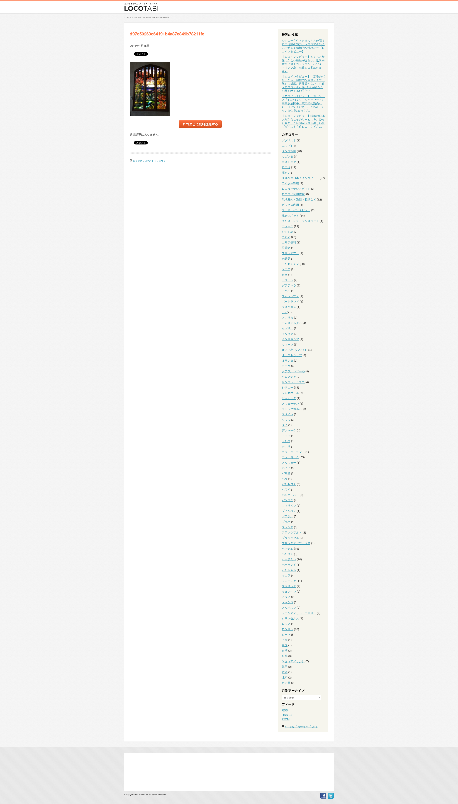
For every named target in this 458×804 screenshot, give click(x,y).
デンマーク (289, 430)
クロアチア (289, 377)
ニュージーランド (293, 452)
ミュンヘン (289, 591)
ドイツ (286, 436)
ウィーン (287, 344)
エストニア (289, 162)
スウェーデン (290, 403)
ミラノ (286, 597)
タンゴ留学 (289, 151)
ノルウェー (289, 462)
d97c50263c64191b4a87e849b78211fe (152, 17)
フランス (287, 527)
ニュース (287, 226)
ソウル (286, 419)
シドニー (287, 387)
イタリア (287, 334)
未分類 (286, 258)
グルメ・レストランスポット (300, 221)
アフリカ (287, 317)
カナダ (286, 366)
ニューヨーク (290, 457)
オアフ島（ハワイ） (295, 350)
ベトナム (287, 548)
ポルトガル (289, 570)
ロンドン (287, 629)
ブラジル (287, 516)
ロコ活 (286, 167)
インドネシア (290, 339)
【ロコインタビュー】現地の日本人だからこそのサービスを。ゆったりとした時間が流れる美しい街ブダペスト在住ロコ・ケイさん (303, 121)
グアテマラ (289, 285)
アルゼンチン (290, 264)
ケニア (286, 269)
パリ (285, 479)
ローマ (286, 634)
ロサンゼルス (290, 618)
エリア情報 (289, 242)
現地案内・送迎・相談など (299, 199)
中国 (285, 645)
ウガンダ (287, 156)
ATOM (285, 719)
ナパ (285, 312)
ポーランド (289, 564)
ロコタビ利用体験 (293, 194)
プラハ (286, 522)
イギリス (287, 328)
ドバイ (286, 291)
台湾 (285, 650)
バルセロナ (289, 484)
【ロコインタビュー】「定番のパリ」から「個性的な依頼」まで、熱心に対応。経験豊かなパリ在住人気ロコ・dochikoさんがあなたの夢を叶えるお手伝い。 (303, 83)
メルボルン (289, 607)
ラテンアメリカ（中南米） (299, 613)
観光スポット (290, 215)
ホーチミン (289, 559)
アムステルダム (292, 323)
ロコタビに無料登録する (200, 124)
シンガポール (290, 393)
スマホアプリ (290, 253)
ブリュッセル (290, 538)
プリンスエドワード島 (296, 543)
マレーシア (289, 581)
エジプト (287, 146)
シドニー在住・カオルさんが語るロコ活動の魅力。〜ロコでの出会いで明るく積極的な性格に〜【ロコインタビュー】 (303, 45)
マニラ (286, 575)
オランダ (287, 360)
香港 (285, 672)
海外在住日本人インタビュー (300, 178)
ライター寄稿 (290, 183)
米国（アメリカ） (293, 661)
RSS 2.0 (287, 715)
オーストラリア (292, 355)
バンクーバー (290, 495)
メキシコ (287, 602)
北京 (285, 677)
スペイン (287, 414)
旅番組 (286, 248)
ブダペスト (289, 140)
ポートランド (290, 301)
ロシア (286, 624)
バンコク (287, 500)
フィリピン (289, 505)
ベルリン (287, 554)
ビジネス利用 (290, 205)
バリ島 (286, 473)
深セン (286, 172)
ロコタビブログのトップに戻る (149, 160)
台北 (285, 656)
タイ (285, 425)
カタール (287, 280)
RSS (285, 710)
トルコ (286, 441)
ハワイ (286, 489)
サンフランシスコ (293, 382)
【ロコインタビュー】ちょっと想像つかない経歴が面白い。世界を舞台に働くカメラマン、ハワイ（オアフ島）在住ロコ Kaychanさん (303, 64)
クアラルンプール (293, 371)
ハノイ (286, 468)
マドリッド (289, 586)
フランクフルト (292, 532)
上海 (285, 640)
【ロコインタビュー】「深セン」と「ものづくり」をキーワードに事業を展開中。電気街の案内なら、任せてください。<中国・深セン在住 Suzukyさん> (303, 103)
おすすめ (287, 232)
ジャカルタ (289, 398)
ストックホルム (292, 409)
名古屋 (286, 683)
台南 (285, 274)
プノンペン (289, 511)
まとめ (286, 237)
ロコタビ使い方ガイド (296, 189)
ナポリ (286, 446)
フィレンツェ (290, 296)
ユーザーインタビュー (296, 210)
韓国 (285, 667)
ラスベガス (289, 307)
